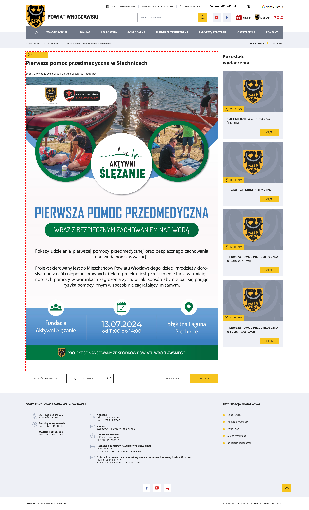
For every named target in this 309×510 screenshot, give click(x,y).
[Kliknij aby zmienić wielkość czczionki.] (211, 7)
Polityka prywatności (237, 422)
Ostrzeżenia (246, 32)
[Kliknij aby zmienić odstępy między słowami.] (229, 7)
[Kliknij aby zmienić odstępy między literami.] (217, 7)
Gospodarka (136, 32)
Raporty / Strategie (213, 32)
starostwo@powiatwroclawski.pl (116, 428)
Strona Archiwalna (236, 436)
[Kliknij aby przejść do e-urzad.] (262, 18)
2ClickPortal (244, 503)
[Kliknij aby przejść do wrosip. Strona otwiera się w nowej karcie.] (243, 18)
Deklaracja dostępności (239, 442)
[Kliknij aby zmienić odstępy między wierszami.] (222, 7)
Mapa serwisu (234, 414)
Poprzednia (257, 43)
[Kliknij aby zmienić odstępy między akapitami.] (235, 7)
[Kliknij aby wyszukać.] (202, 17)
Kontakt (272, 32)
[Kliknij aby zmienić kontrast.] (248, 6)
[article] (253, 105)
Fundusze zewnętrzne (172, 32)
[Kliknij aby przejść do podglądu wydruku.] (109, 378)
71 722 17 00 (112, 417)
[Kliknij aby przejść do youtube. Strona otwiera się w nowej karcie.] (217, 17)
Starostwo (109, 32)
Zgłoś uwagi (233, 428)
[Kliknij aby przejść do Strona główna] (35, 32)
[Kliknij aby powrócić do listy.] (267, 43)
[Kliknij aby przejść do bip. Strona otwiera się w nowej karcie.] (278, 18)
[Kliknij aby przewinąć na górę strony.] (286, 488)
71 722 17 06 (112, 420)
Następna (277, 43)
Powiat (85, 32)
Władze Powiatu (57, 32)
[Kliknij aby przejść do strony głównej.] (62, 16)
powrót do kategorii (46, 378)
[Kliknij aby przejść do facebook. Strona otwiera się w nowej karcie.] (227, 17)
